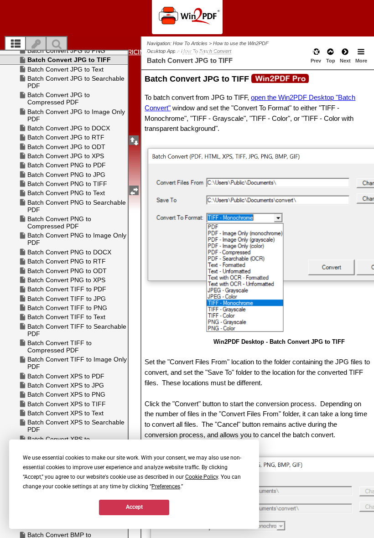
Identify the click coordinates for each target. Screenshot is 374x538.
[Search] (56, 44)
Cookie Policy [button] (201, 477)
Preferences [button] (165, 486)
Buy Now (313, 52)
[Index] (36, 44)
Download (193, 52)
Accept (134, 507)
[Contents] (15, 44)
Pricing (137, 52)
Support (250, 52)
